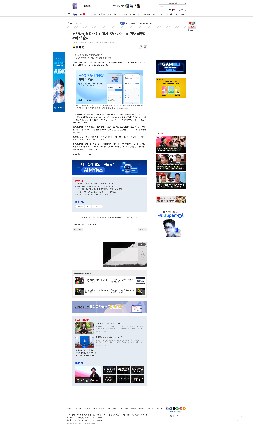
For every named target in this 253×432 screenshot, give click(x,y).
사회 (114, 14)
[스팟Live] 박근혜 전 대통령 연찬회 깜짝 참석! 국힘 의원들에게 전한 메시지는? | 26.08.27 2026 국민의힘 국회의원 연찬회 (170, 149)
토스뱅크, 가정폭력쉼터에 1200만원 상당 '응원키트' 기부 (95, 183)
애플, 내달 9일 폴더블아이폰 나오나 (88, 355)
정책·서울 (102, 14)
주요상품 (78, 408)
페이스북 (77, 47)
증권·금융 (146, 14)
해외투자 (133, 14)
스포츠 (176, 14)
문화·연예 (168, 14)
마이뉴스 (182, 10)
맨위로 (142, 229)
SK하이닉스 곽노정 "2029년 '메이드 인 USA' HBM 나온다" (144, 24)
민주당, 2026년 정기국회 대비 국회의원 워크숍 (109, 370)
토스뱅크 (80, 206)
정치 (94, 14)
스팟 (160, 133)
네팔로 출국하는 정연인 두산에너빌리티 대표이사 (137, 370)
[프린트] (145, 47)
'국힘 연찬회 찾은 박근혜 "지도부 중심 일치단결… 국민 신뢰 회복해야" (87, 380)
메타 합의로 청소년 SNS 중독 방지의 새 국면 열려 (122, 281)
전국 (161, 14)
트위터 (80, 47)
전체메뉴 (69, 14)
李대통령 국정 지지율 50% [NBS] (109, 337)
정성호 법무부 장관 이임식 (123, 379)
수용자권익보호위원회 (137, 408)
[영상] (171, 144)
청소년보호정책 (111, 408)
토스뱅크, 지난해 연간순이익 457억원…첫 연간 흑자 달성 (95, 194)
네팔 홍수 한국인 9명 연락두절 (86, 350)
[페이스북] (170, 408)
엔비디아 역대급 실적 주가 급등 (86, 353)
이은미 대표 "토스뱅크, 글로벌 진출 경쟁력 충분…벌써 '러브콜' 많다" (99, 189)
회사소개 (69, 408)
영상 (81, 14)
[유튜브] (167, 408)
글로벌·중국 (123, 14)
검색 (184, 6)
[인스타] (180, 408)
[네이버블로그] (177, 408)
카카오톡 (74, 47)
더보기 (183, 23)
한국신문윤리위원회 (175, 412)
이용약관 (150, 408)
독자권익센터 (124, 408)
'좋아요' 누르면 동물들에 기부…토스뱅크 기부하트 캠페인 (95, 186)
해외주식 (172, 10)
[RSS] (184, 408)
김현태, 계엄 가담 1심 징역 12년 (108, 323)
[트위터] (174, 408)
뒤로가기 (78, 229)
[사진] (84, 328)
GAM (183, 14)
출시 (88, 206)
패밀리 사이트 (174, 416)
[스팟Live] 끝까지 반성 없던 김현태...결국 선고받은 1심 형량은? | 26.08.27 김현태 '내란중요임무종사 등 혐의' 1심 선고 (170, 167)
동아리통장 (97, 206)
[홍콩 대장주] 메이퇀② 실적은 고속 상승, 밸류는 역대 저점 (122, 291)
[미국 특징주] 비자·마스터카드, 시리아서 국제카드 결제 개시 (96, 281)
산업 (139, 14)
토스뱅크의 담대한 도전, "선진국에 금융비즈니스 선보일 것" (96, 192)
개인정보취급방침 (98, 408)
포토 (89, 14)
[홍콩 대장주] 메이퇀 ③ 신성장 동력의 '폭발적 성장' (96, 291)
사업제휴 (87, 408)
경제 (109, 14)
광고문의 (159, 408)
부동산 (155, 14)
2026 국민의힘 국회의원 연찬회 (123, 370)
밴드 (83, 47)
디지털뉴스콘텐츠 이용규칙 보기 (85, 224)
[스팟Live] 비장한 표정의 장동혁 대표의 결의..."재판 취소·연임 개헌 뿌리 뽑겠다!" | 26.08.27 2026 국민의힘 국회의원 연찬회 (170, 185)
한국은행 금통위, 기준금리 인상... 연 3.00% (109, 379)
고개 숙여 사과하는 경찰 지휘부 (137, 379)
